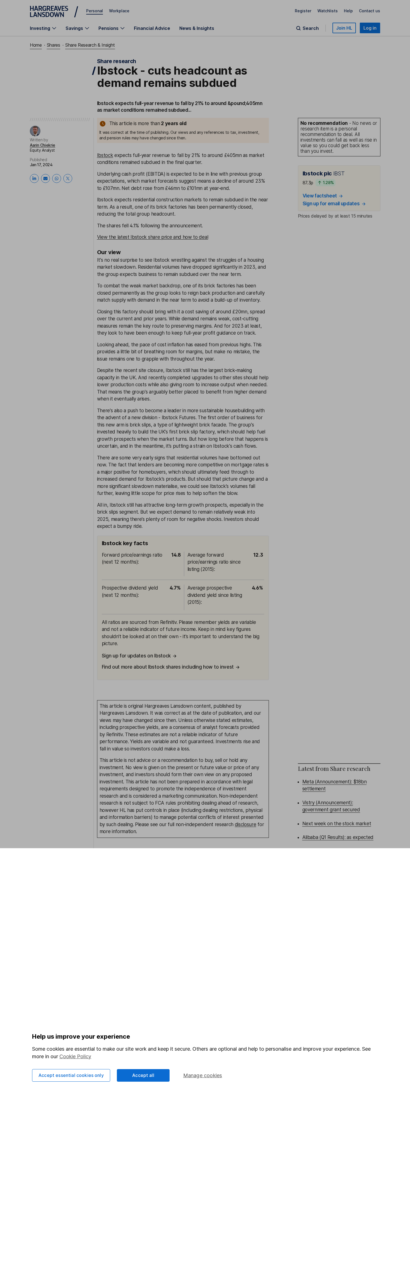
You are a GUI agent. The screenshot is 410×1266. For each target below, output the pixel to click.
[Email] (45, 178)
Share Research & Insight (90, 45)
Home (36, 45)
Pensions (108, 28)
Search (311, 28)
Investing (40, 28)
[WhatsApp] (56, 178)
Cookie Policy (75, 1056)
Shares (53, 45)
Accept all (143, 1075)
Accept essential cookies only (71, 1075)
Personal (94, 10)
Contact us (369, 10)
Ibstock (105, 155)
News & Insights (196, 28)
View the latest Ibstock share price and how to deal (152, 237)
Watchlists (327, 10)
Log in (370, 28)
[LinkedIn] (34, 178)
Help (348, 10)
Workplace (119, 10)
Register (303, 10)
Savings (74, 28)
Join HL (344, 28)
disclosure (245, 824)
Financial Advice (152, 28)
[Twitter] (67, 178)
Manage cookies (202, 1075)
